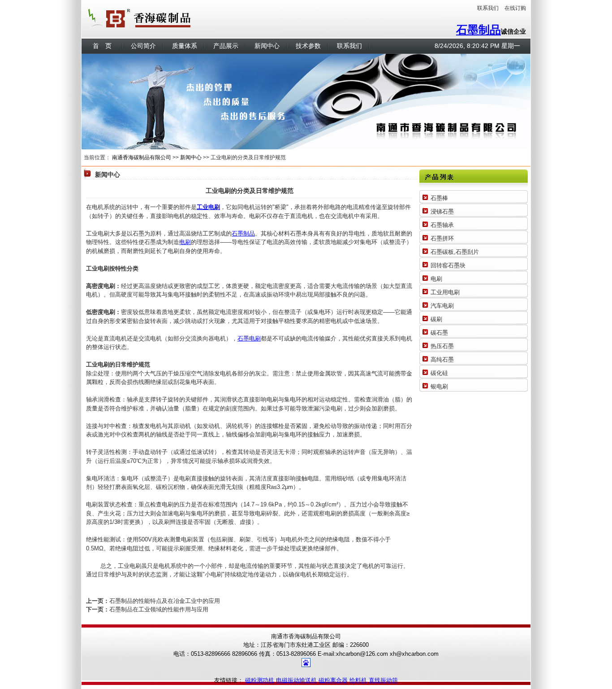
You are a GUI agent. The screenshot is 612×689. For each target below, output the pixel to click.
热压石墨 (442, 346)
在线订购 (515, 8)
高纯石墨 (442, 359)
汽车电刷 (442, 305)
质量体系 (184, 45)
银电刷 (439, 386)
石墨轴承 (442, 225)
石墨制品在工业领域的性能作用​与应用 (158, 609)
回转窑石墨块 (448, 265)
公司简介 (143, 45)
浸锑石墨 (442, 211)
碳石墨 (439, 332)
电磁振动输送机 (296, 680)
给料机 (358, 680)
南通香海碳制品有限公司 (141, 157)
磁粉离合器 (333, 680)
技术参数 (308, 45)
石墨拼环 (442, 238)
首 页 (102, 45)
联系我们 (488, 8)
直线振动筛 (383, 680)
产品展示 (225, 45)
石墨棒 (439, 198)
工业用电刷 (445, 292)
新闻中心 (267, 45)
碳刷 (436, 319)
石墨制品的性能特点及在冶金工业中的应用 (164, 600)
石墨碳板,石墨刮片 (455, 252)
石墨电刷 (249, 338)
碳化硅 (439, 373)
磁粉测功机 (259, 680)
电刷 (185, 242)
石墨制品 (478, 29)
